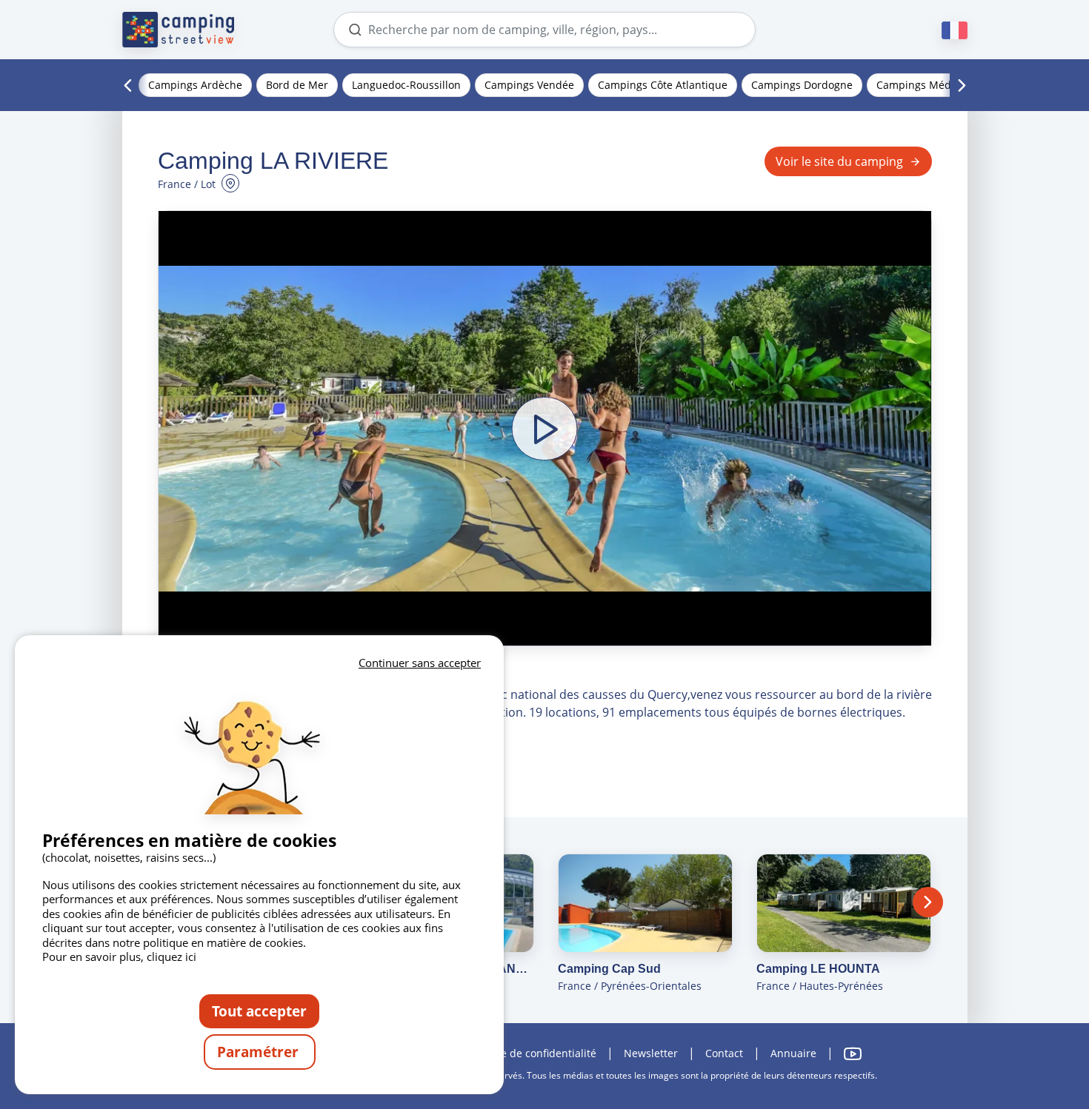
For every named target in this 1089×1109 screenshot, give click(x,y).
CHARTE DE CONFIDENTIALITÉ (534, 1053)
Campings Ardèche (195, 85)
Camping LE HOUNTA (818, 968)
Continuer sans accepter (420, 662)
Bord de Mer (297, 85)
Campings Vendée (529, 85)
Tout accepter (259, 1011)
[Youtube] (853, 1054)
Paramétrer (259, 1051)
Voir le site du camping (839, 161)
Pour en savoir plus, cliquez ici (119, 956)
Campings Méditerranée (936, 85)
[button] (545, 428)
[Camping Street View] (178, 29)
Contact (724, 1053)
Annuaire (793, 1053)
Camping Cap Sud (609, 968)
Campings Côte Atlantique (662, 85)
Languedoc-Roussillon (406, 85)
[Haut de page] (1035, 1037)
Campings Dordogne (802, 85)
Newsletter (651, 1053)
